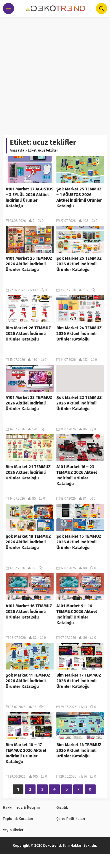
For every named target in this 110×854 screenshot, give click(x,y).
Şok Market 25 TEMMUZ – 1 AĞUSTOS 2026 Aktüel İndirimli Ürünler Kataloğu (79, 197)
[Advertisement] (55, 75)
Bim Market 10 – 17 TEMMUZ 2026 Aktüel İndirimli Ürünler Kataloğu (26, 753)
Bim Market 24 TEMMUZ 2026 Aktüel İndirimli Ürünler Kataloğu (79, 333)
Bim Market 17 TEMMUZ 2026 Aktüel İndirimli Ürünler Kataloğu (78, 681)
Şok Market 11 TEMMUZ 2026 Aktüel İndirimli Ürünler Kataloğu (28, 681)
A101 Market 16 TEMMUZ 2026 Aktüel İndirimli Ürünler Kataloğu (29, 611)
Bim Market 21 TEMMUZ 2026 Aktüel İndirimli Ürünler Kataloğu (28, 472)
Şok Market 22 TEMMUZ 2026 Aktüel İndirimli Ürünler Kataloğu (79, 403)
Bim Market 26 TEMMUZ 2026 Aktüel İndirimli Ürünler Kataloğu (28, 333)
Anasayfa (17, 150)
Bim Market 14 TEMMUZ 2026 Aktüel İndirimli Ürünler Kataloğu (78, 750)
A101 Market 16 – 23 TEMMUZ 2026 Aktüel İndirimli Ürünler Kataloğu (76, 475)
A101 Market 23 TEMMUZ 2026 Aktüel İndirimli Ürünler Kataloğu (29, 403)
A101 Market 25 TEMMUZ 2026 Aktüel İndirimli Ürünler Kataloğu (29, 264)
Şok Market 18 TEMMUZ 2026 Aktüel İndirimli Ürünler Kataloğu (28, 542)
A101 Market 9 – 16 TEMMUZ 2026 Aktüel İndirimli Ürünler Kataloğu (76, 614)
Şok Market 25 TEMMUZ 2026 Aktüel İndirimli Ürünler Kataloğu (79, 264)
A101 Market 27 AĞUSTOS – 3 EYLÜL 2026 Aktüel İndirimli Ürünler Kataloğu (30, 197)
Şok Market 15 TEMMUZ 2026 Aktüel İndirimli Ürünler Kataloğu (78, 542)
